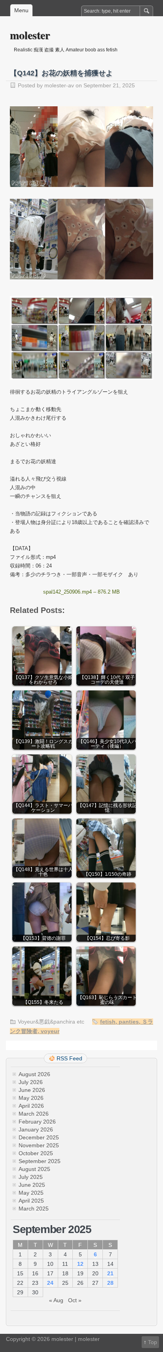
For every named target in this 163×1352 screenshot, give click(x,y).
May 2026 (31, 1098)
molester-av (59, 85)
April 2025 (31, 1200)
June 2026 (32, 1090)
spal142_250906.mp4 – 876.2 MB (81, 592)
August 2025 (34, 1169)
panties (129, 1021)
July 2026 (31, 1082)
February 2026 (37, 1121)
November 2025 (39, 1145)
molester (30, 35)
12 (80, 1264)
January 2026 (36, 1129)
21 (110, 1273)
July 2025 (31, 1177)
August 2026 (34, 1074)
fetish (108, 1021)
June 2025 (32, 1185)
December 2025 (39, 1137)
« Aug (56, 1300)
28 (110, 1283)
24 (50, 1283)
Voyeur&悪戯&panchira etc (51, 1021)
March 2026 (34, 1114)
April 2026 (31, 1106)
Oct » (75, 1300)
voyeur (50, 1031)
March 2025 (34, 1208)
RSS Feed (69, 1058)
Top (152, 1342)
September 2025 (40, 1161)
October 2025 (36, 1153)
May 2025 (31, 1193)
